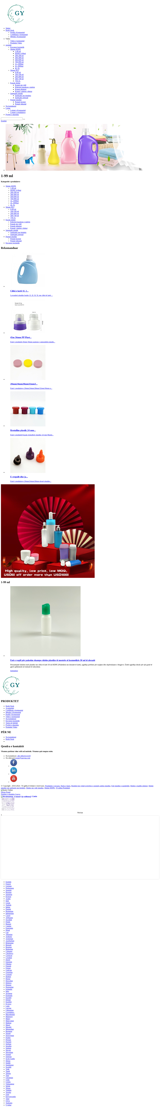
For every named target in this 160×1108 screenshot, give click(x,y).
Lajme (8, 108)
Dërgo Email (5, 792)
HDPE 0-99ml (20, 53)
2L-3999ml (19, 66)
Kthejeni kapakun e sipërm (25, 87)
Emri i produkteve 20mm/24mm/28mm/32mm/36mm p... (31, 388)
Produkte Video (16, 43)
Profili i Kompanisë (17, 32)
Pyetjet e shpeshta (12, 115)
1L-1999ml (19, 64)
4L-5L (17, 68)
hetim (12, 671)
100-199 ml (19, 75)
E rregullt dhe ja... (19, 477)
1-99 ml (18, 51)
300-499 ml (19, 58)
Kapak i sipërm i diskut (23, 91)
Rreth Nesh (10, 30)
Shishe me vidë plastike (34, 788)
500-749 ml (19, 79)
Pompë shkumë (20, 104)
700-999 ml (19, 62)
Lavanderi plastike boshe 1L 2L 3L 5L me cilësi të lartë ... (31, 295)
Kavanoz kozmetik (17, 47)
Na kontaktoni (11, 106)
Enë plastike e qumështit (120, 786)
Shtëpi (8, 28)
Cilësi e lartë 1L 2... (19, 291)
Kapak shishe (15, 83)
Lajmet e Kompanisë (18, 110)
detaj (16, 671)
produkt (8, 45)
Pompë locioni (20, 102)
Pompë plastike (16, 100)
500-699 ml (19, 60)
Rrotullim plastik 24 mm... (23, 430)
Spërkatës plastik (16, 93)
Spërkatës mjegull (21, 98)
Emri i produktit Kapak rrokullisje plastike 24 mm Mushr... (32, 435)
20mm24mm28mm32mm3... (24, 384)
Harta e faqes (65, 786)
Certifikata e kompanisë (19, 35)
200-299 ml (19, 56)
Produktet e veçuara (52, 786)
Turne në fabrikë (12, 723)
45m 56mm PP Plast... (21, 337)
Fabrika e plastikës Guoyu (10, 794)
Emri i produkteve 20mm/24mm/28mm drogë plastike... (30, 481)
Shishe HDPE (15, 49)
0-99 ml (18, 72)
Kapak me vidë (20, 85)
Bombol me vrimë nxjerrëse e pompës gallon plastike (90, 786)
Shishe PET (14, 70)
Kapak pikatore (20, 89)
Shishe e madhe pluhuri (139, 786)
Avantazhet (10, 708)
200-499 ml (19, 77)
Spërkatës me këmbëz (23, 96)
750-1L (17, 81)
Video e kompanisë (17, 41)
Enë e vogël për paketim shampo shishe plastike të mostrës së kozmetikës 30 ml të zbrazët (52, 660)
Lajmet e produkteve (18, 112)
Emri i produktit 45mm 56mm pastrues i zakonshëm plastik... (32, 342)
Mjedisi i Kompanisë (18, 37)
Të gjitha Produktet (63, 788)
